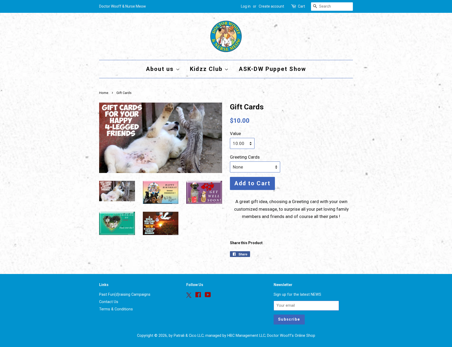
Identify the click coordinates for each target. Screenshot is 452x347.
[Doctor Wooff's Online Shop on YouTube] (208, 296)
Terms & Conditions (116, 309)
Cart (301, 6)
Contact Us (108, 302)
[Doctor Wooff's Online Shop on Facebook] (198, 296)
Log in (246, 6)
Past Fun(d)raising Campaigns (124, 294)
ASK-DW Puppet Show (272, 69)
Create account (271, 6)
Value (235, 133)
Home (103, 93)
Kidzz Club (207, 69)
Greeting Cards (245, 157)
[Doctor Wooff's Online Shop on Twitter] (188, 295)
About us (161, 69)
